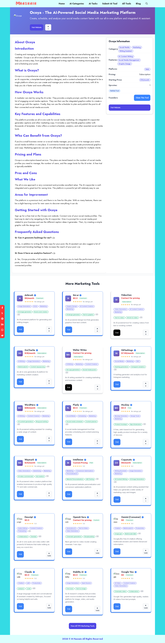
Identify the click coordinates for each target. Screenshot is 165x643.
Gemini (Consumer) (131, 517)
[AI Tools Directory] (26, 3)
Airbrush (29, 295)
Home (62, 3)
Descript (29, 517)
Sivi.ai (76, 295)
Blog (138, 3)
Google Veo (127, 572)
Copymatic (126, 459)
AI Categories (77, 3)
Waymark (29, 459)
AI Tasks (93, 3)
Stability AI (78, 572)
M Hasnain (76, 638)
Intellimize (78, 459)
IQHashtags (127, 350)
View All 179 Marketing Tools (82, 626)
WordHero (30, 405)
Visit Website (36, 27)
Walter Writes (80, 350)
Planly (76, 405)
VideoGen (126, 295)
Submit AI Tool (109, 3)
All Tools (126, 3)
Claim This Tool (142, 97)
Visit (20, 329)
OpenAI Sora (79, 517)
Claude (28, 572)
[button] (146, 3)
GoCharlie (30, 350)
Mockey (125, 405)
